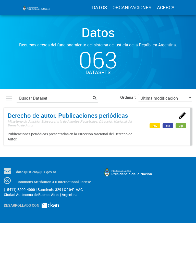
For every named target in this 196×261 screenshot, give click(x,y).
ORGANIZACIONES (132, 7)
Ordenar (127, 97)
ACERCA (166, 7)
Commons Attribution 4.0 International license (54, 181)
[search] (94, 97)
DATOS (99, 7)
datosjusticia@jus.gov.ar (36, 171)
